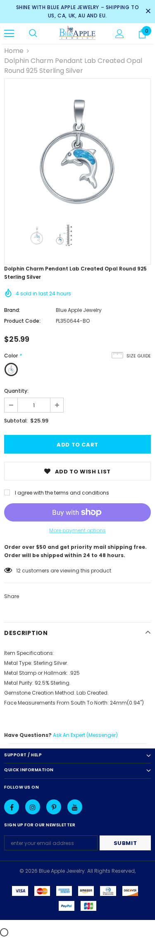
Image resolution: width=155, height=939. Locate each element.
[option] (77, 152)
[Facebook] (11, 806)
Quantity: (16, 390)
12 (18, 570)
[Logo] (77, 33)
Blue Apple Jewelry (79, 310)
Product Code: (22, 320)
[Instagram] (32, 806)
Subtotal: (16, 420)
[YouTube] (74, 806)
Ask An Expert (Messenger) (85, 735)
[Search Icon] (33, 33)
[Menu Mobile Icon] (9, 34)
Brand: (12, 310)
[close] (148, 11)
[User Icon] (119, 33)
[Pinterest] (53, 806)
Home (14, 51)
